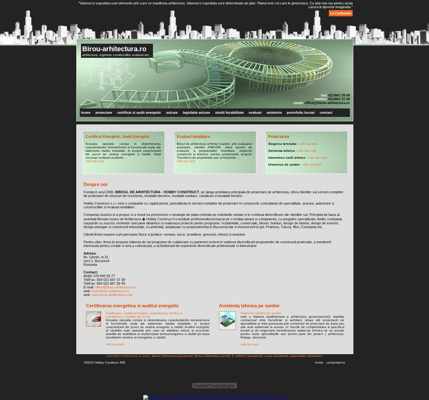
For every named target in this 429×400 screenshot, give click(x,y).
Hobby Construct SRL (110, 362)
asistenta (274, 112)
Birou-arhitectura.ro (114, 49)
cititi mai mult (94, 161)
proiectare (103, 112)
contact (326, 112)
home (85, 112)
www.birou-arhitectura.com (112, 295)
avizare (172, 112)
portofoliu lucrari (301, 112)
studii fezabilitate (229, 112)
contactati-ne (335, 362)
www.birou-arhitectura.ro (110, 291)
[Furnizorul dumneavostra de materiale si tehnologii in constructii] (214, 396)
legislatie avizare (196, 112)
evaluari (255, 112)
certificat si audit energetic (139, 112)
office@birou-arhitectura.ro (327, 103)
